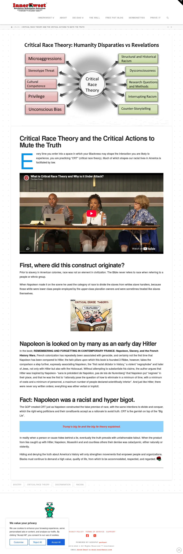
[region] (37, 533)
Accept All (56, 542)
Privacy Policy (76, 532)
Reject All (37, 542)
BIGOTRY (17, 484)
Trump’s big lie (71, 426)
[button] (180, 2)
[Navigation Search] (167, 17)
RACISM (79, 484)
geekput (103, 542)
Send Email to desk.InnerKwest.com (94, 550)
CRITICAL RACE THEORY (38, 484)
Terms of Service (95, 532)
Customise (18, 542)
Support (110, 532)
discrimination (62, 484)
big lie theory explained (105, 426)
